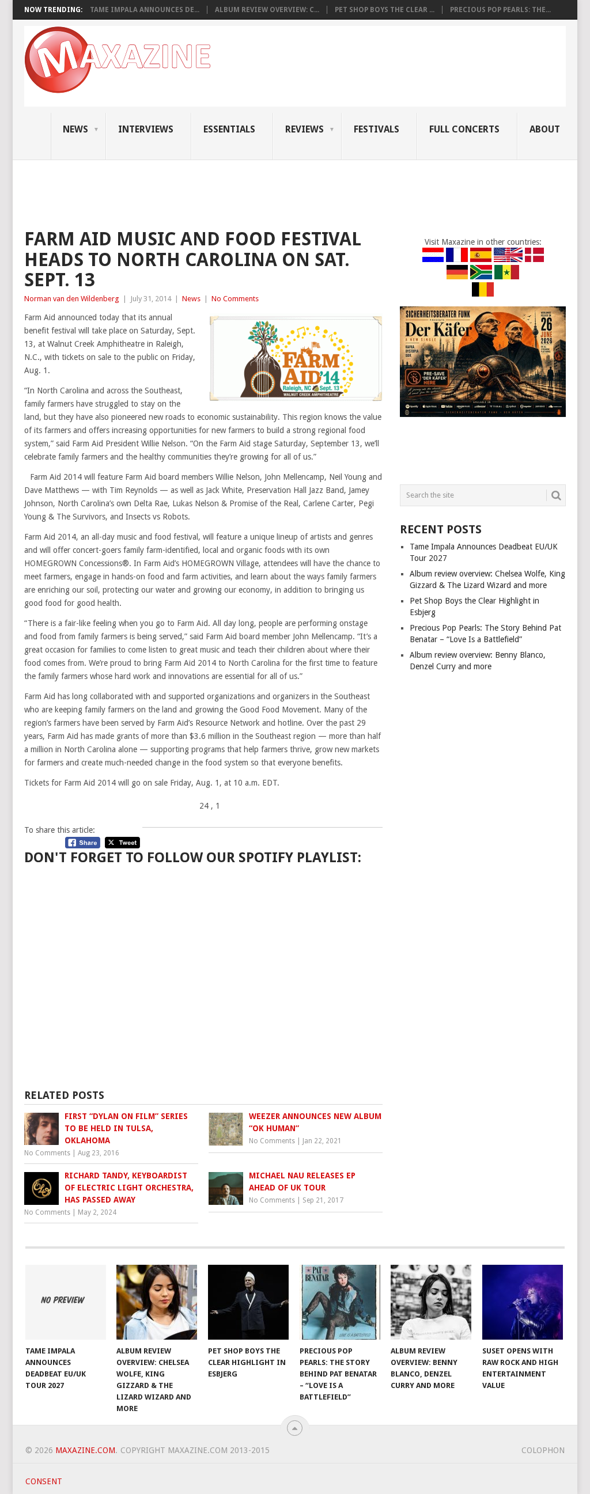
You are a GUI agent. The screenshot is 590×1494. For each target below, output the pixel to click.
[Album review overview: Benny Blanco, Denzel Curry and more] (431, 1302)
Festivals (376, 129)
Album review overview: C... (267, 10)
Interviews (145, 129)
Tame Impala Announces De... (144, 10)
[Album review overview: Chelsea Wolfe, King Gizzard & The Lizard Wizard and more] (156, 1302)
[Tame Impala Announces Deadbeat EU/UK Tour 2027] (65, 1302)
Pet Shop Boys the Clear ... (384, 10)
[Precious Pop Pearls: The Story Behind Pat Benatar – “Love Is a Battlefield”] (340, 1302)
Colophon (543, 1450)
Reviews (304, 129)
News (75, 129)
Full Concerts (464, 129)
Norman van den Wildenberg (71, 298)
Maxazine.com (85, 1450)
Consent (43, 1481)
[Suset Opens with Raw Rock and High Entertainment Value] (522, 1302)
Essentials (229, 129)
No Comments (235, 298)
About (545, 129)
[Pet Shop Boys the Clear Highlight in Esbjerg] (248, 1302)
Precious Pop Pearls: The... (500, 10)
